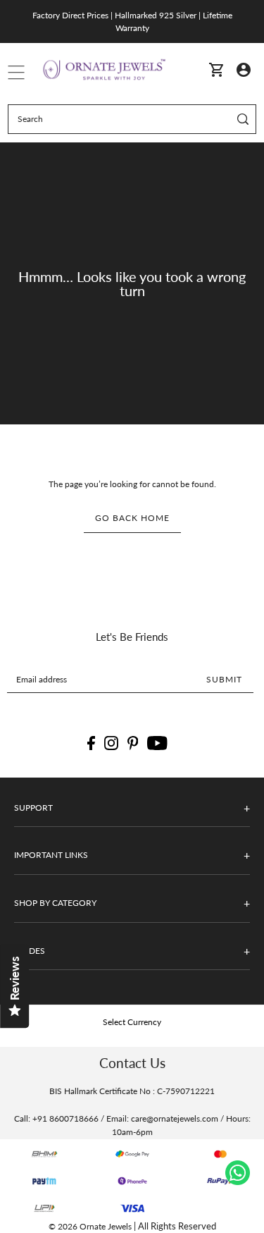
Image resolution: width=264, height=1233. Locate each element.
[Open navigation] (16, 69)
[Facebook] (91, 743)
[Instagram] (111, 743)
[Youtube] (157, 743)
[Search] (243, 119)
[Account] (243, 68)
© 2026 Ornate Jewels (90, 1226)
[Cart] (216, 69)
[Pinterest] (133, 743)
